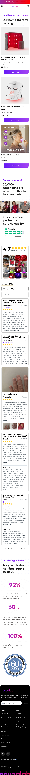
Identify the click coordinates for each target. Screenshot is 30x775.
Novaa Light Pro (10, 394)
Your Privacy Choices (8, 759)
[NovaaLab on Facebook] (3, 754)
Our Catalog (4, 713)
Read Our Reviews (6, 717)
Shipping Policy (5, 735)
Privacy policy (4, 746)
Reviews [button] (7, 284)
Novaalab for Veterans (7, 721)
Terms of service (5, 742)
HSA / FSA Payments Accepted (15, 2)
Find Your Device (21, 717)
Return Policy (5, 739)
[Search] (3, 294)
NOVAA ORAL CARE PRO (11, 155)
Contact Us (19, 713)
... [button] (15, 330)
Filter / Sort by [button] (8, 289)
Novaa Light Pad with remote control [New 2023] (15, 301)
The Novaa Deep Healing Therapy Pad (14, 496)
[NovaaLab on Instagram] (8, 754)
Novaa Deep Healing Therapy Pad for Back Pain (15, 337)
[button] (13, 211)
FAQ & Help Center (21, 721)
